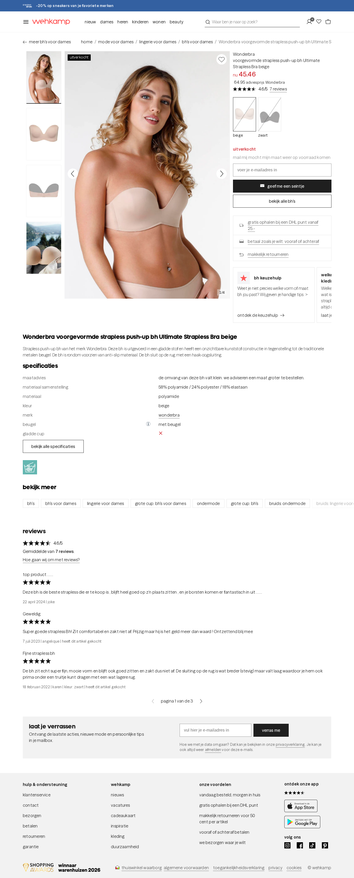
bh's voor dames (197, 41)
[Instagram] (287, 845)
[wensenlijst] (320, 21)
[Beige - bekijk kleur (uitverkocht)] (244, 114)
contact (31, 805)
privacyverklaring (290, 744)
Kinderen (140, 21)
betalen (30, 825)
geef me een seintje (285, 186)
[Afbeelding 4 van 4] (43, 248)
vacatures (120, 805)
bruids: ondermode (287, 503)
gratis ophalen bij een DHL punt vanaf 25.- (283, 225)
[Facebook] (300, 845)
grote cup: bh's (244, 503)
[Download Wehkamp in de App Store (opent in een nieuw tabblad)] (302, 810)
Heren (122, 21)
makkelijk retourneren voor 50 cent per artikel (227, 818)
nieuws (117, 794)
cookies (294, 867)
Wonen (159, 21)
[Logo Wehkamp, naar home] (49, 22)
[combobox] (252, 21)
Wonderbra (244, 54)
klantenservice (37, 794)
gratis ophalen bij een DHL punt (228, 805)
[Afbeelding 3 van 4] (43, 191)
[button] (148, 424)
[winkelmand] (328, 21)
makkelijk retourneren (268, 254)
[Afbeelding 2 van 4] (43, 134)
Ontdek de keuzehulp (257, 315)
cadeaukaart (123, 815)
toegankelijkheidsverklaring (238, 867)
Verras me (271, 730)
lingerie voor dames (157, 41)
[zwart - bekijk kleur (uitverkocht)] (269, 114)
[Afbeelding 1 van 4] (43, 77)
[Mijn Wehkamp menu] (311, 21)
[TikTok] (312, 845)
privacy (275, 867)
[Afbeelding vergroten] (147, 175)
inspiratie (119, 825)
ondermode (208, 503)
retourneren (34, 836)
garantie (31, 846)
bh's (30, 503)
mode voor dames (115, 41)
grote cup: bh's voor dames (160, 503)
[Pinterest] (325, 845)
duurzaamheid (125, 846)
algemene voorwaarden (186, 867)
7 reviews (278, 89)
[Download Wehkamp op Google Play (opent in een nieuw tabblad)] (302, 826)
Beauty (176, 21)
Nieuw (90, 21)
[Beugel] (148, 424)
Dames (106, 21)
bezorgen (32, 815)
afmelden (213, 749)
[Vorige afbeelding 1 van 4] (73, 173)
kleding (117, 836)
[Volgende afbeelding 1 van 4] (221, 173)
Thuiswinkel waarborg (142, 867)
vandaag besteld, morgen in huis (229, 794)
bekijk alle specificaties (53, 446)
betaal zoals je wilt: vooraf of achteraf (283, 241)
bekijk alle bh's (282, 201)
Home (87, 41)
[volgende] (201, 701)
